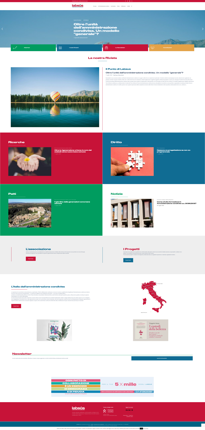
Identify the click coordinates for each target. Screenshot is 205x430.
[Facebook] (126, 410)
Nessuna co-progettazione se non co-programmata (174, 150)
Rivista (118, 6)
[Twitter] (127, 410)
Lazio (70, 199)
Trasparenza (131, 415)
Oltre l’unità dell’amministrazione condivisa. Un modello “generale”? (144, 73)
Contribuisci (167, 47)
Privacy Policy (145, 428)
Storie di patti (73, 199)
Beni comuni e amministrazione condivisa (61, 199)
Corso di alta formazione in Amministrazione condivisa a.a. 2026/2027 (107, 28)
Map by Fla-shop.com (144, 312)
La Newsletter (120, 47)
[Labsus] (77, 5)
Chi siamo (94, 6)
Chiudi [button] (141, 428)
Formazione (81, 21)
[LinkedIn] (132, 410)
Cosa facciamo (113, 6)
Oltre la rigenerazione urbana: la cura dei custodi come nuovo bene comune (73, 150)
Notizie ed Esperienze (99, 21)
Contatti (128, 6)
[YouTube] (129, 410)
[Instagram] (130, 410)
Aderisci (27, 47)
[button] (2, 28)
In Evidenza (89, 21)
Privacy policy (125, 415)
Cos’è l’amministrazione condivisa (103, 6)
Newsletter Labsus (129, 416)
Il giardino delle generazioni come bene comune (72, 202)
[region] (102, 29)
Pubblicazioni (123, 6)
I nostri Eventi (73, 47)
